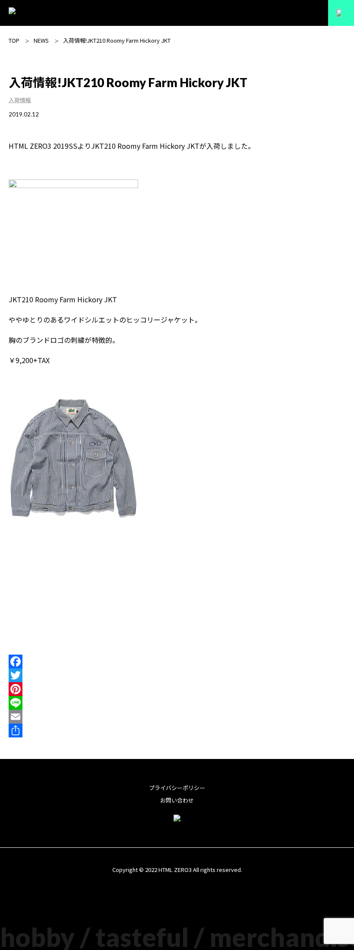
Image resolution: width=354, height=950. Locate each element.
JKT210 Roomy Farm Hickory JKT (145, 146)
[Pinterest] (177, 689)
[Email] (177, 717)
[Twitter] (177, 675)
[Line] (177, 703)
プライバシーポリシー (177, 788)
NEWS (41, 40)
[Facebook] (177, 661)
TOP (14, 40)
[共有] (177, 730)
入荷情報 (20, 100)
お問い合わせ (177, 800)
